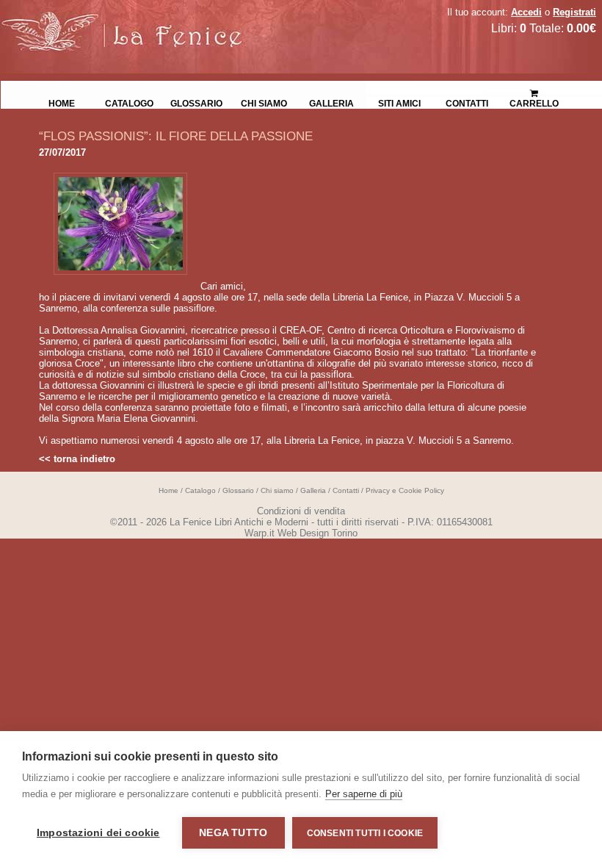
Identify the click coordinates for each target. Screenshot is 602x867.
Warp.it (259, 533)
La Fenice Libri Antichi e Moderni (128, 22)
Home (61, 102)
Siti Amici (399, 102)
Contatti (467, 102)
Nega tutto (233, 832)
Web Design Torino (318, 533)
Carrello (534, 88)
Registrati (574, 12)
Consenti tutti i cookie (365, 833)
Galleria (331, 102)
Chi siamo (264, 102)
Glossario (196, 102)
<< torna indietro (77, 458)
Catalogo (129, 102)
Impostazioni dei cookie (98, 832)
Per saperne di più (363, 793)
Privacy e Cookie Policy (405, 490)
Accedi (526, 12)
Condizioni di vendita (301, 511)
